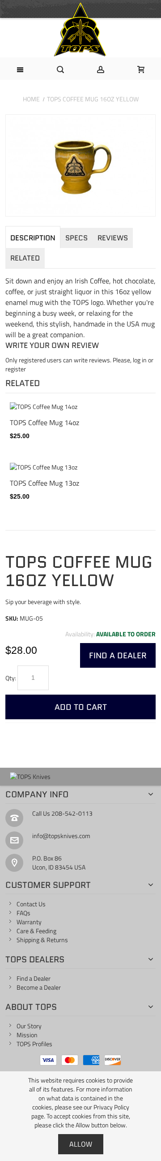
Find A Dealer (118, 655)
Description (32, 238)
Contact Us (31, 904)
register (15, 369)
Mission (27, 1034)
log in (140, 360)
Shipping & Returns (42, 939)
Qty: (10, 678)
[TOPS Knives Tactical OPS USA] (80, 30)
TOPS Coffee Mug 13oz (44, 482)
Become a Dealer (39, 987)
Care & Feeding (36, 930)
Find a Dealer (34, 978)
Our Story (29, 1026)
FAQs (23, 912)
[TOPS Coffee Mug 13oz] (80, 467)
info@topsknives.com (61, 835)
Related (25, 258)
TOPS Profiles (34, 1043)
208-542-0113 (72, 813)
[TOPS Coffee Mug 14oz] (80, 406)
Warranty (29, 921)
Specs (76, 238)
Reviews (112, 238)
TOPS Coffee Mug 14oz (44, 422)
